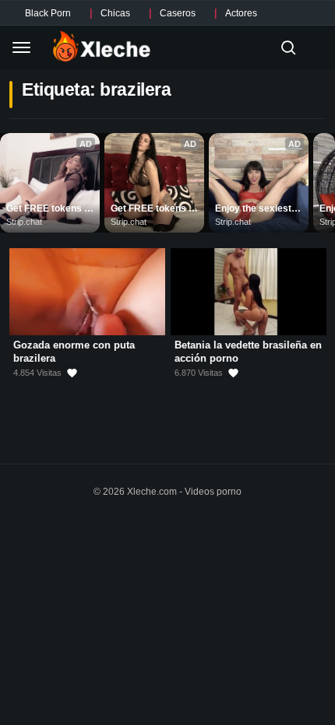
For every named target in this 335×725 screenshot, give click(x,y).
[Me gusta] (72, 373)
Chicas (115, 13)
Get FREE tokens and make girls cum (49, 209)
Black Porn (48, 13)
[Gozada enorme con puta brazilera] (87, 291)
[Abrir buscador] (288, 47)
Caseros (178, 13)
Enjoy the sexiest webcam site (254, 209)
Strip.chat (24, 221)
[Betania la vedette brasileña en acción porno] (248, 291)
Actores (241, 13)
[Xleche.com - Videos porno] (102, 47)
